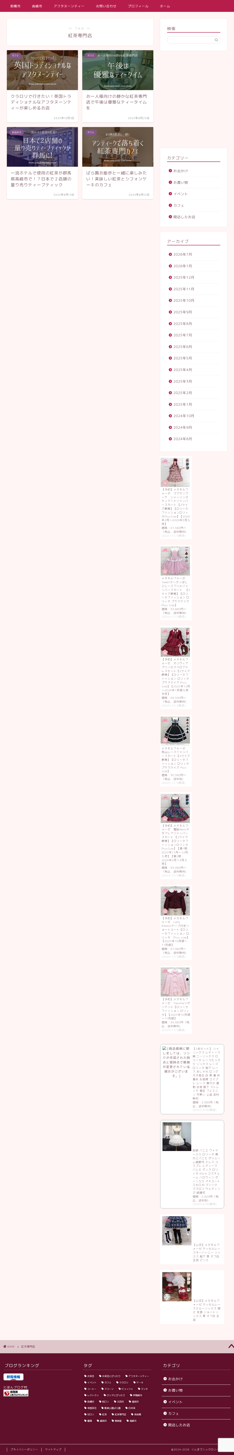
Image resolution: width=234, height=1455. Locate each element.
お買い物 (180, 182)
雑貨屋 (118, 1420)
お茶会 (90, 1376)
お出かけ (180, 171)
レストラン (93, 1395)
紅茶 (104, 1414)
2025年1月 (182, 404)
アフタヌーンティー (69, 6)
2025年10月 (183, 300)
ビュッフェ (127, 1388)
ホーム (165, 6)
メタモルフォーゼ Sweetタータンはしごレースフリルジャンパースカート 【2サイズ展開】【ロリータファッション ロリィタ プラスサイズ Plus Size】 (176, 591)
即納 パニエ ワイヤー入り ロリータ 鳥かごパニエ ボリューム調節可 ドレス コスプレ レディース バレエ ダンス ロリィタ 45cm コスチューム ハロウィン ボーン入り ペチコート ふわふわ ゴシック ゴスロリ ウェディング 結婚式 (208, 1171)
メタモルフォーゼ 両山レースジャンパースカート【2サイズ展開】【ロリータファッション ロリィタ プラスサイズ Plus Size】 (176, 759)
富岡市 (135, 1401)
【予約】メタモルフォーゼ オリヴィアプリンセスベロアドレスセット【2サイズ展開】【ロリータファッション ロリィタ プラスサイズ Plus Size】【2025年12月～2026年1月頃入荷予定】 (176, 676)
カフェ (178, 205)
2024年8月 (182, 438)
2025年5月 (182, 358)
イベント (180, 194)
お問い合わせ (106, 6)
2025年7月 (182, 335)
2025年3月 (182, 381)
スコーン (109, 1388)
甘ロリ (90, 1414)
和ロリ (105, 1401)
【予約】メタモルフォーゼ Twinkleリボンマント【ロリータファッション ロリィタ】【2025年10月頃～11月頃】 (176, 1008)
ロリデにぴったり (116, 1395)
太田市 (120, 1401)
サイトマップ (53, 1449)
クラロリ (123, 1382)
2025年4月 (182, 369)
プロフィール (138, 6)
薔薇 (89, 1420)
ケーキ (139, 1382)
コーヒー (91, 1388)
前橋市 (15, 6)
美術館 (137, 1414)
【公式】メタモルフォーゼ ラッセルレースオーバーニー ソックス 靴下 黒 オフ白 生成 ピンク (207, 1252)
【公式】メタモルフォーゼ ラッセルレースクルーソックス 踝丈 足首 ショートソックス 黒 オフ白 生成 (207, 1310)
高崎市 (37, 6)
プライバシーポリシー (24, 1449)
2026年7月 (182, 254)
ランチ (144, 1388)
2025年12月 (183, 277)
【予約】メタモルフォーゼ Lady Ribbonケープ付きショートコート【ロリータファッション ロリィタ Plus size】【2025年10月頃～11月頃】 (175, 931)
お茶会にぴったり (111, 1376)
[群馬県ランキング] (37, 1393)
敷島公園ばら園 (112, 1408)
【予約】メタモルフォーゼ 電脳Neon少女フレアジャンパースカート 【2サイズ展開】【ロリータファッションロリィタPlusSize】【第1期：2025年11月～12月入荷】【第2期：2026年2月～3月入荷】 (176, 845)
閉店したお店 (184, 217)
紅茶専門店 (120, 1414)
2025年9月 (182, 312)
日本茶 (131, 1408)
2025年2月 (182, 392)
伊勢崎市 (137, 1395)
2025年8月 (182, 323)
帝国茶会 (91, 1408)
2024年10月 (183, 415)
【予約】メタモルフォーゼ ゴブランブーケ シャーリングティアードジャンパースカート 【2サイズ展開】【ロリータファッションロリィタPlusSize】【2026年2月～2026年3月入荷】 (176, 507)
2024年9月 (182, 427)
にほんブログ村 (15, 1387)
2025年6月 (182, 346)
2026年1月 (182, 266)
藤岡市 (103, 1420)
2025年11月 (183, 289)
